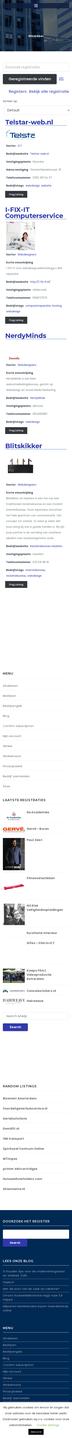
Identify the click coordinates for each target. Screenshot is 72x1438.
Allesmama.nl (14, 1189)
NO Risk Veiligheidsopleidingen (45, 908)
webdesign (33, 185)
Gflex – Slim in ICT (41, 943)
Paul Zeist (34, 840)
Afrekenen (10, 686)
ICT (20, 146)
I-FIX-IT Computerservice (34, 213)
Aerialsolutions (15, 1119)
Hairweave (35, 1001)
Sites (6, 786)
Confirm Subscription (18, 726)
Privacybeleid (12, 766)
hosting (57, 306)
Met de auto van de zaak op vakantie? (31, 1289)
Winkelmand (12, 756)
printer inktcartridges (20, 1169)
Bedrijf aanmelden (16, 776)
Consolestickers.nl (41, 991)
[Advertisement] (27, 638)
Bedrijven (9, 696)
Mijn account (12, 736)
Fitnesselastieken (41, 878)
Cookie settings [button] (48, 1425)
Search (15, 1027)
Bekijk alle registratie (49, 91)
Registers (18, 91)
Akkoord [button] (36, 1432)
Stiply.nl (8, 1282)
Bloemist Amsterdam (20, 1098)
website (46, 185)
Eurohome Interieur (42, 933)
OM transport (13, 1139)
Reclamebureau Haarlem (46, 546)
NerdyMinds (25, 336)
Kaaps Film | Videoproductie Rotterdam (39, 975)
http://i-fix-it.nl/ (40, 282)
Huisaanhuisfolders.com (22, 1179)
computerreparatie (38, 306)
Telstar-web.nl (29, 122)
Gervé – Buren (38, 829)
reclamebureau (16, 576)
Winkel (7, 746)
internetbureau (35, 570)
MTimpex (10, 1159)
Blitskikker (23, 446)
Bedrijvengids (12, 706)
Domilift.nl (11, 1129)
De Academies (38, 812)
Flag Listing (16, 194)
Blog (6, 716)
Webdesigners (27, 254)
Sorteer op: (10, 101)
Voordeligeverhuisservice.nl (25, 1108)
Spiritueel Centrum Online (23, 1149)
